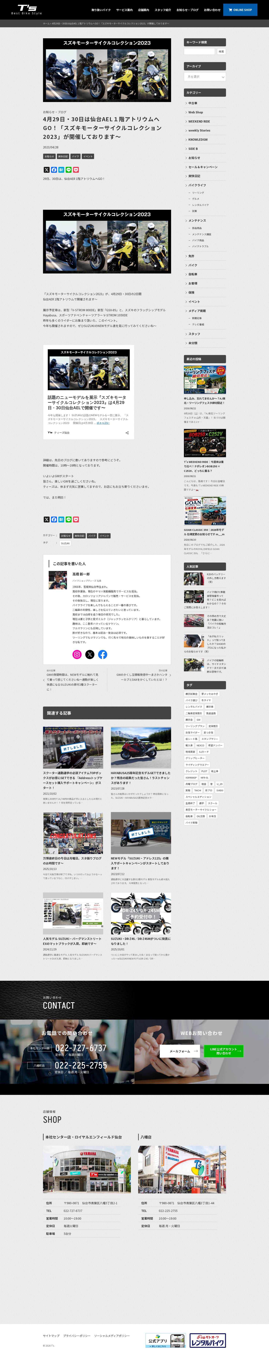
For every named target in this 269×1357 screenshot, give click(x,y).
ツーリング (198, 192)
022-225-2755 (81, 1065)
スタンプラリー (209, 739)
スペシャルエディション (198, 796)
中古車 (192, 103)
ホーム (46, 23)
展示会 (189, 719)
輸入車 (189, 745)
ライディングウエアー (197, 764)
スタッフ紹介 (163, 10)
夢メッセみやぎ (209, 694)
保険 (191, 292)
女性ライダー (193, 732)
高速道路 (211, 713)
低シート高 (191, 739)
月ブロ (208, 790)
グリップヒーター (195, 758)
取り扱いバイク (101, 10)
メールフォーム (180, 1051)
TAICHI (197, 790)
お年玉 (212, 816)
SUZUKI (65, 543)
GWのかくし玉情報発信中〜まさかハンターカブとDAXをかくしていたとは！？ (142, 677)
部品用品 (197, 228)
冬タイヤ (206, 700)
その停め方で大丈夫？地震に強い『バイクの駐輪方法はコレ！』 (216, 621)
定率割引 (213, 726)
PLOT (204, 771)
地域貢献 (190, 751)
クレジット (191, 771)
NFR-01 (204, 777)
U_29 (219, 784)
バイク (75, 156)
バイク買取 (191, 822)
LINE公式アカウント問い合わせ (223, 1051)
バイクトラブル (200, 246)
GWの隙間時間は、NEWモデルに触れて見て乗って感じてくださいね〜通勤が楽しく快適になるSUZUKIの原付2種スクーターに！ (73, 682)
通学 (201, 803)
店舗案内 (143, 10)
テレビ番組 (198, 324)
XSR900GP (191, 777)
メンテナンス (197, 220)
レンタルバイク (200, 205)
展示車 (209, 706)
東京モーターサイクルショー (201, 809)
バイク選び (191, 700)
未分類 (192, 343)
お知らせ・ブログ (188, 10)
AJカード (204, 751)
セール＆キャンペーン (203, 167)
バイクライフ (197, 185)
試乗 (194, 211)
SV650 (219, 790)
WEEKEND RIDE (199, 121)
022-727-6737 (81, 1048)
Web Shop (195, 112)
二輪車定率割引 (194, 713)
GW (198, 719)
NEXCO (200, 745)
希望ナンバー (215, 745)
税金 (203, 784)
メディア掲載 (197, 310)
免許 (191, 256)
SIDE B (193, 148)
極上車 (214, 771)
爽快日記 (63, 156)
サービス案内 (124, 10)
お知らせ (49, 156)
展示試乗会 (191, 694)
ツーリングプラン (195, 726)
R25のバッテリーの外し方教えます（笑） (216, 578)
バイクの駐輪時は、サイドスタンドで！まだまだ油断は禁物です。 (216, 666)
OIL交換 (201, 816)
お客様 (192, 283)
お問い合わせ (212, 10)
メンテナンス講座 (201, 234)
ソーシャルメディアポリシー (112, 1336)
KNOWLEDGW (198, 139)
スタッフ (194, 334)
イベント (88, 156)
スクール (212, 803)
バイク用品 (198, 240)
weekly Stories (199, 130)
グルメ (195, 198)
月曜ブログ (191, 784)
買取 (188, 790)
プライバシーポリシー (77, 1336)
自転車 (192, 274)
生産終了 (190, 803)
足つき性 (208, 732)
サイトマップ (51, 1336)
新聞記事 (197, 318)
